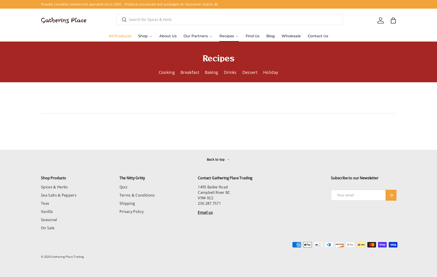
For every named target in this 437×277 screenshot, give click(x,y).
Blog (270, 36)
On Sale (47, 227)
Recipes (226, 36)
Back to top (216, 159)
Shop (143, 36)
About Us (168, 36)
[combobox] (230, 19)
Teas (45, 203)
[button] (393, 20)
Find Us (252, 36)
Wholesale (291, 36)
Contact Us (318, 36)
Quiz (123, 187)
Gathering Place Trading (67, 257)
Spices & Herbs (54, 187)
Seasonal (49, 219)
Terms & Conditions (137, 195)
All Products (120, 36)
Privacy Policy (131, 211)
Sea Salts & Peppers (58, 195)
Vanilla (47, 211)
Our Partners (195, 36)
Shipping (127, 203)
